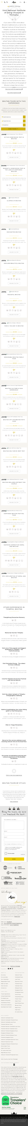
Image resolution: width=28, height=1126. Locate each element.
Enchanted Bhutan (14, 232)
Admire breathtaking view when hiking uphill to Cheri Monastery (14, 710)
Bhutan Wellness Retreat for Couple (14, 483)
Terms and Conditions (6, 1004)
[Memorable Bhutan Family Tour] (14, 354)
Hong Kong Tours (19, 996)
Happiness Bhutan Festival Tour (14, 514)
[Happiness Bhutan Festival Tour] (14, 510)
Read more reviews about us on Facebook (11, 1093)
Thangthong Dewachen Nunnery (14, 617)
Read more (17, 916)
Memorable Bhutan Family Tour (14, 357)
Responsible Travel (5, 981)
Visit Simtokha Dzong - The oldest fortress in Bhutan (14, 664)
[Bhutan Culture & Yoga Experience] (14, 385)
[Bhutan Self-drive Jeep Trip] (14, 448)
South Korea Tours (19, 1003)
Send (14, 859)
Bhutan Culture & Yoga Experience (14, 389)
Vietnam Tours (18, 974)
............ (3, 1056)
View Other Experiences (13, 92)
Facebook (9, 921)
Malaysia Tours (18, 988)
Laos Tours (17, 979)
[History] (21, 153)
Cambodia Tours (19, 977)
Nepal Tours (18, 1007)
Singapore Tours (19, 990)
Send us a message (15, 966)
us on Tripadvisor (14, 924)
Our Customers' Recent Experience (13, 923)
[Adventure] (18, 153)
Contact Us (3, 988)
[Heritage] (15, 19)
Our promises (4, 977)
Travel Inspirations (5, 993)
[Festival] (21, 310)
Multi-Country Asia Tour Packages (9, 1059)
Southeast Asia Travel (6, 1006)
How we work (4, 985)
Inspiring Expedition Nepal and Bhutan (14, 545)
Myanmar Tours (19, 981)
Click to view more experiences (14, 775)
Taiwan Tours (18, 998)
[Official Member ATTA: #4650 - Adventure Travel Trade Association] (14, 873)
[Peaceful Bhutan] (14, 291)
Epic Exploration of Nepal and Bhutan (14, 576)
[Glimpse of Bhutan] (14, 197)
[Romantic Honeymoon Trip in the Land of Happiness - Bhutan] (14, 166)
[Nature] (13, 153)
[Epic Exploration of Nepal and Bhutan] (14, 573)
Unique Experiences (5, 996)
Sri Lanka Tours (18, 1011)
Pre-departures (4, 998)
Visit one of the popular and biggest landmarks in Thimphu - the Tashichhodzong (14, 649)
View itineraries (14, 801)
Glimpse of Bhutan (14, 200)
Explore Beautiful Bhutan (14, 263)
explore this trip (14, 157)
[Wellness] (18, 404)
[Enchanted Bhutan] (14, 229)
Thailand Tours (18, 983)
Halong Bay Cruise (17, 1076)
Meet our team (4, 983)
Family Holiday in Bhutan (14, 326)
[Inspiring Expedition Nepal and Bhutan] (14, 542)
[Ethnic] (6, 561)
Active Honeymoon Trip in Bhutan (14, 138)
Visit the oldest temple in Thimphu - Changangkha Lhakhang (14, 695)
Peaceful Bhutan (14, 294)
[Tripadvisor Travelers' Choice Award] (8, 883)
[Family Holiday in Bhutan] (14, 323)
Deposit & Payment (5, 1000)
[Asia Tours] (14, 2)
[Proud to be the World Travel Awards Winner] (20, 883)
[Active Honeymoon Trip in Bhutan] (14, 134)
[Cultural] (13, 19)
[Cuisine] (15, 153)
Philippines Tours (19, 992)
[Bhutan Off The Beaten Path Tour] (14, 416)
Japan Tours (18, 1001)
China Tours (18, 994)
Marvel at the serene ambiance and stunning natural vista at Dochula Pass (14, 741)
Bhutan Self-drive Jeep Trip (14, 451)
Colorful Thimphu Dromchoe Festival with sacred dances (14, 679)
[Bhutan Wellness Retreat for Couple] (14, 479)
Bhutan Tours (18, 1005)
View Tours (12, 128)
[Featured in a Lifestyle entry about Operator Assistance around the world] (20, 878)
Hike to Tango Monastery (14, 725)
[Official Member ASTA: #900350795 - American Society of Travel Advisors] (7, 868)
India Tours (17, 1009)
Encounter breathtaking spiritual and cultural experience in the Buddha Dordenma (14, 757)
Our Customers (4, 979)
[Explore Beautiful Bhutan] (14, 260)
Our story (3, 974)
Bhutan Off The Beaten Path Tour (14, 420)
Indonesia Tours (18, 985)
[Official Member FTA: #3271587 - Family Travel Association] (20, 868)
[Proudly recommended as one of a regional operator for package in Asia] (7, 878)
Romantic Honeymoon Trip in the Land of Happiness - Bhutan (14, 170)
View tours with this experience (13, 89)
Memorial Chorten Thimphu (14, 632)
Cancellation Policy (5, 1002)
